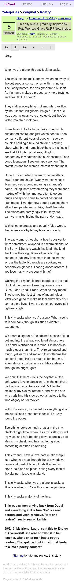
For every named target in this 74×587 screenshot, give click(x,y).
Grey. (20, 18)
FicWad (9, 4)
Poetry (45, 12)
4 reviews (64, 18)
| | (51, 47)
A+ (25, 47)
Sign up (18, 555)
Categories (10, 12)
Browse (27, 4)
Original (29, 12)
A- (6, 47)
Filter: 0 (46, 4)
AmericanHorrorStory (43, 18)
